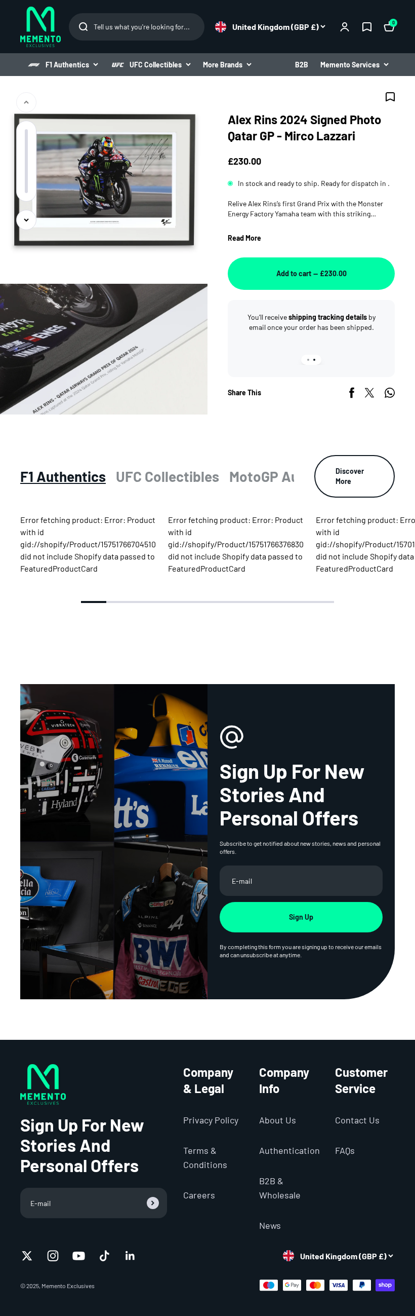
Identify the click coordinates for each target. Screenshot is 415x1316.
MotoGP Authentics (290, 476)
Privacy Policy (210, 1119)
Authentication (289, 1150)
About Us (277, 1119)
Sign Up (301, 917)
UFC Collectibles (156, 64)
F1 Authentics (67, 64)
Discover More (350, 476)
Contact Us (357, 1119)
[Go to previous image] (26, 102)
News (270, 1225)
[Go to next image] (26, 220)
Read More (244, 238)
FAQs (345, 1150)
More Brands (222, 64)
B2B (301, 64)
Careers (199, 1194)
